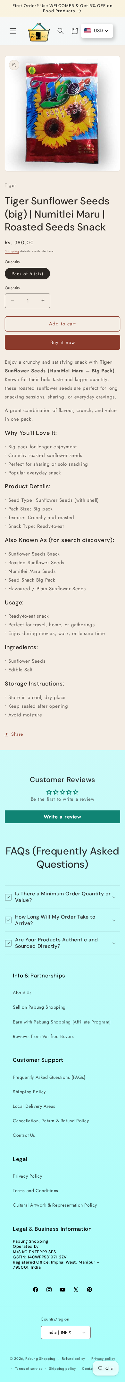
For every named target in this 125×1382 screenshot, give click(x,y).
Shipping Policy (29, 1091)
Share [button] (17, 734)
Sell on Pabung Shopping (39, 1007)
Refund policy (73, 1358)
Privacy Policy (27, 1176)
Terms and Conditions (35, 1190)
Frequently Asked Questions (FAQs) (49, 1077)
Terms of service (29, 1368)
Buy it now (62, 342)
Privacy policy (103, 1358)
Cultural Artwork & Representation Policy (55, 1205)
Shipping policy (62, 1368)
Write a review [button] (62, 816)
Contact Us (24, 1135)
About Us (22, 992)
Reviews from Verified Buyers (43, 1036)
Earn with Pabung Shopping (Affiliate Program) (62, 1022)
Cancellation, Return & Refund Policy (51, 1120)
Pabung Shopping (40, 1358)
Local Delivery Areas (34, 1106)
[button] (13, 31)
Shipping (12, 251)
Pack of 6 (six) (27, 273)
